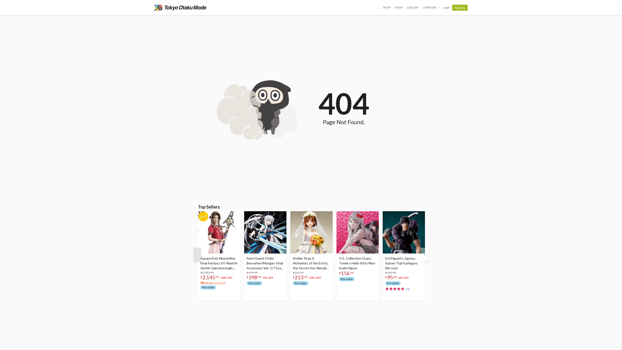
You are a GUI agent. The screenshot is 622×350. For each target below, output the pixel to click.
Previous (197, 254)
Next (424, 254)
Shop (387, 7)
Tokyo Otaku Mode (180, 7)
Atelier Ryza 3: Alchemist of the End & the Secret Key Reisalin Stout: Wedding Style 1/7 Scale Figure (310, 263)
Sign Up (460, 7)
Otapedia (429, 7)
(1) (408, 289)
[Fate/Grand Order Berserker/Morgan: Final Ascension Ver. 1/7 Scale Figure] (265, 232)
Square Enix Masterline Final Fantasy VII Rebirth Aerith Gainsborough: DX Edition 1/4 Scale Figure (219, 263)
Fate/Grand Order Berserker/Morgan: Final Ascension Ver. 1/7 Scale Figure (265, 263)
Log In (446, 7)
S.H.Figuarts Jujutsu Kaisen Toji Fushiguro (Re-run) (401, 263)
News (399, 7)
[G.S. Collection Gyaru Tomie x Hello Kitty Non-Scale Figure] (358, 232)
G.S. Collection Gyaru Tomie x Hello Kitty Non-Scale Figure (357, 263)
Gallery (413, 7)
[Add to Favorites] (234, 216)
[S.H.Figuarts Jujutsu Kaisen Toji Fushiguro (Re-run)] (404, 232)
